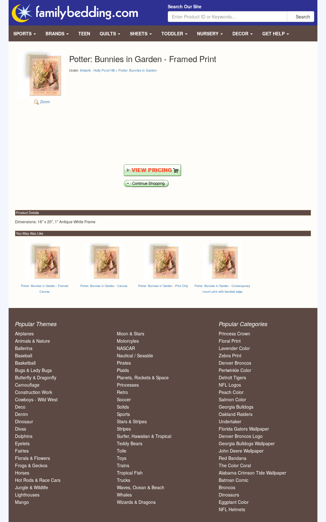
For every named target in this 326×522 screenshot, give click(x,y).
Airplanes (24, 333)
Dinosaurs (229, 494)
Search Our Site (185, 6)
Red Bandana (232, 458)
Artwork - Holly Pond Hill (97, 70)
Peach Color (231, 392)
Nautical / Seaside (135, 355)
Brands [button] (56, 33)
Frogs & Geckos (31, 465)
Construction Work (33, 392)
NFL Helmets (232, 509)
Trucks (123, 480)
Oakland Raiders (235, 414)
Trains (123, 465)
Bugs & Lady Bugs (33, 370)
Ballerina (23, 348)
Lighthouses (27, 494)
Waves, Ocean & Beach (140, 487)
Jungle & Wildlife (31, 487)
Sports (123, 414)
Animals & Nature (32, 341)
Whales (124, 494)
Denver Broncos (235, 363)
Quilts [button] (108, 33)
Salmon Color (232, 399)
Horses (22, 472)
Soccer (124, 399)
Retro (122, 392)
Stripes (124, 428)
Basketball (25, 363)
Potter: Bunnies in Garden (137, 70)
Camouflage (27, 385)
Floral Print (230, 341)
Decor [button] (241, 33)
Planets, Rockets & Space (143, 377)
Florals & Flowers (32, 458)
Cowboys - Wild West (36, 399)
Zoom (44, 101)
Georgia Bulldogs (236, 407)
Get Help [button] (274, 33)
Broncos (227, 487)
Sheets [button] (139, 33)
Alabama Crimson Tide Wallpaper (252, 472)
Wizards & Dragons (136, 502)
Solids (123, 407)
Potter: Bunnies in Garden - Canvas (103, 285)
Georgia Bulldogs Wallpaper (247, 443)
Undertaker (230, 421)
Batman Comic (233, 480)
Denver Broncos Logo (241, 436)
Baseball (23, 355)
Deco (20, 407)
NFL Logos (230, 385)
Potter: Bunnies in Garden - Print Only (163, 285)
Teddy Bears (129, 443)
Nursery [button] (208, 33)
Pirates (124, 363)
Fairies (22, 450)
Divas (20, 428)
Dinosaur (24, 421)
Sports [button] (23, 33)
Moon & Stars (130, 333)
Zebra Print (230, 355)
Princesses (128, 385)
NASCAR (126, 348)
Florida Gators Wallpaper (244, 428)
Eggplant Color (234, 502)
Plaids (123, 370)
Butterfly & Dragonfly (35, 377)
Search (302, 16)
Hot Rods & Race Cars (37, 480)
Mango (22, 502)
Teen (84, 33)
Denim (21, 414)
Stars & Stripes (132, 421)
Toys (121, 458)
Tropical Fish (130, 472)
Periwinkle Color (235, 370)
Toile (121, 450)
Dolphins (23, 436)
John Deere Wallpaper (241, 450)
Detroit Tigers (232, 377)
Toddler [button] (172, 33)
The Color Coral (235, 465)
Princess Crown (234, 333)
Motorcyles (128, 341)
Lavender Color (234, 348)
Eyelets (22, 443)
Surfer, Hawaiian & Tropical (144, 436)
